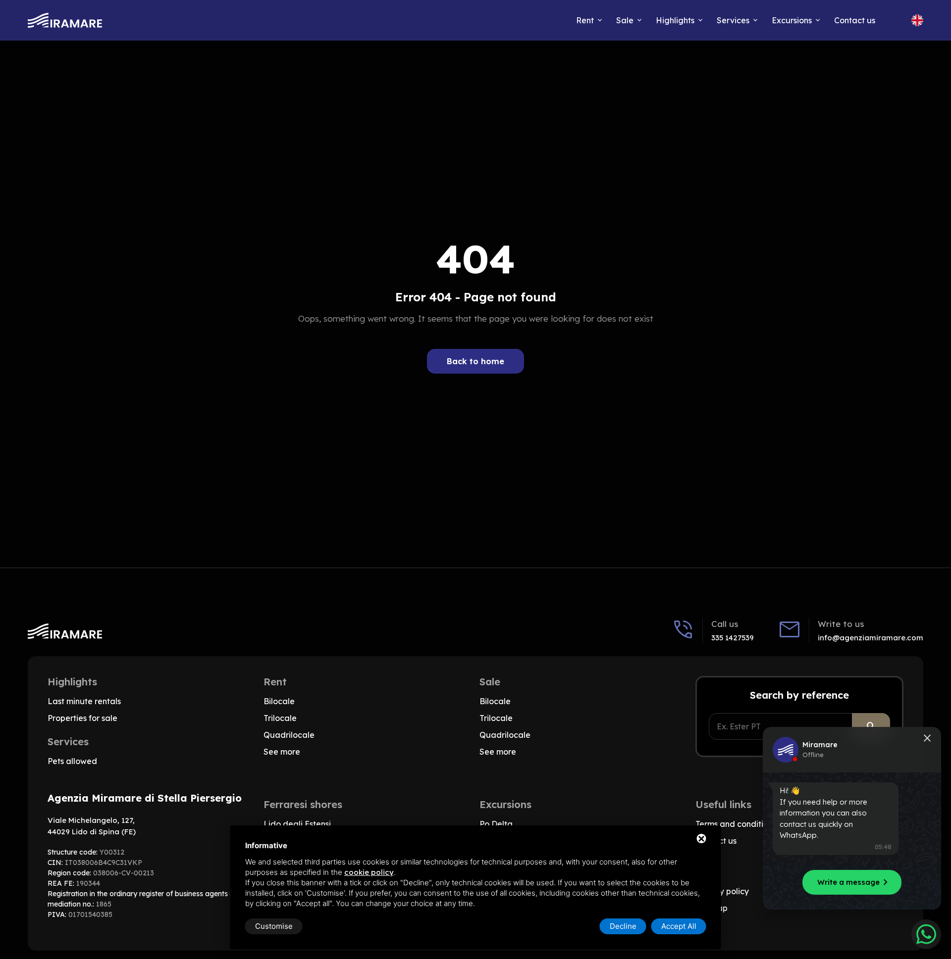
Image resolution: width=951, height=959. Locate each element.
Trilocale (280, 718)
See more (282, 752)
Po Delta (496, 824)
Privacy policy (722, 891)
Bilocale (279, 701)
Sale (625, 20)
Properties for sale (82, 718)
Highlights (675, 20)
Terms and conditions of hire (748, 824)
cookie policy (369, 872)
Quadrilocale (289, 735)
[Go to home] (65, 20)
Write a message (854, 882)
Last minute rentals (84, 701)
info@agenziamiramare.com (870, 637)
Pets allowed (72, 761)
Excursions (792, 20)
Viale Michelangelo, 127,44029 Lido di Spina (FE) (92, 825)
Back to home (475, 361)
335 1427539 (732, 637)
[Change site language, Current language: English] (917, 20)
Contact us (854, 20)
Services (733, 20)
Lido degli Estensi (297, 824)
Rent (585, 20)
